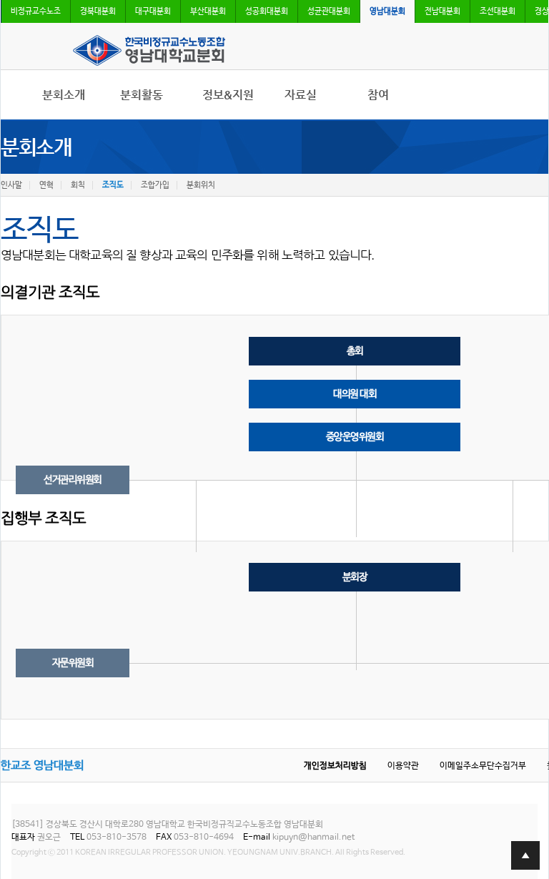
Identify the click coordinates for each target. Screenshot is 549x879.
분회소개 (63, 95)
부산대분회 (208, 11)
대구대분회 (153, 11)
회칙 (78, 185)
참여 (378, 95)
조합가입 (155, 185)
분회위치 (201, 185)
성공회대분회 (266, 11)
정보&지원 (228, 95)
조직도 (113, 185)
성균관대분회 (328, 11)
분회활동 (141, 95)
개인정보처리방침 (335, 766)
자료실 (301, 95)
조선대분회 (497, 11)
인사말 (11, 185)
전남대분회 (442, 11)
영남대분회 (387, 11)
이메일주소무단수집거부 (483, 766)
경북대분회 (98, 11)
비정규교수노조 (36, 11)
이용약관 (403, 766)
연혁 (46, 185)
